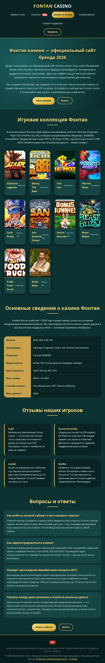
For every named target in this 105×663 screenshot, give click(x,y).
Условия (73, 659)
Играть (65, 100)
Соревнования (86, 14)
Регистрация (43, 100)
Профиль (52, 31)
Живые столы (18, 14)
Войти (66, 627)
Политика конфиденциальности (51, 659)
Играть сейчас (44, 627)
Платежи (38, 14)
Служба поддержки (52, 23)
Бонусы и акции (63, 14)
